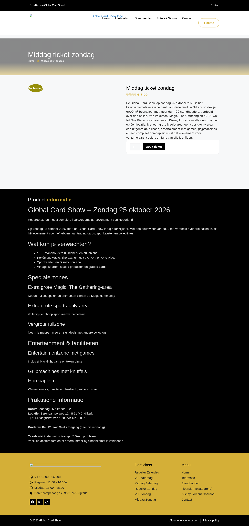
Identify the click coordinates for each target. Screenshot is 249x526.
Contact (187, 18)
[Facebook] (33, 502)
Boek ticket (154, 146)
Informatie (121, 18)
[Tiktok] (47, 502)
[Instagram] (40, 502)
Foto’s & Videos (167, 18)
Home (106, 18)
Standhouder (143, 18)
